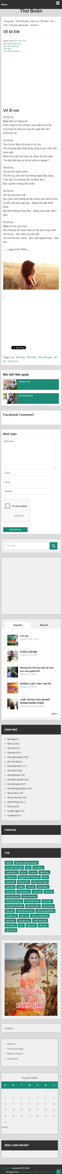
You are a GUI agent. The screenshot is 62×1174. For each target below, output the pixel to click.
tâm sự (24, 915)
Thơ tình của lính (15, 779)
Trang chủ (8, 21)
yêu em (43, 925)
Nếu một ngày (40, 882)
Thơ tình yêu (22, 21)
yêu (21, 925)
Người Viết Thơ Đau (29, 877)
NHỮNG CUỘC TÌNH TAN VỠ (35, 683)
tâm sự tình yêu (40, 915)
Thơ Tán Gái (13, 761)
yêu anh (31, 925)
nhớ (45, 877)
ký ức (23, 872)
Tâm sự (34, 21)
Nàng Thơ (24, 882)
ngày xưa (10, 877)
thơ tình (31, 357)
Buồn (9, 862)
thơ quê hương (13, 901)
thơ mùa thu (29, 896)
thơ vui (9, 911)
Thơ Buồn (31, 11)
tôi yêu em (24, 920)
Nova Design (25, 1172)
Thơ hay (44, 21)
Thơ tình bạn (13, 775)
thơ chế (10, 891)
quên (20, 887)
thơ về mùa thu (25, 911)
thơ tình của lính (14, 906)
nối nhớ (10, 887)
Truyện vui (12, 815)
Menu (4, 4)
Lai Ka (33, 872)
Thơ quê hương (15, 757)
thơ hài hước (12, 896)
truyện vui (11, 915)
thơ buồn (43, 887)
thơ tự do (48, 906)
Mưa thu (44, 872)
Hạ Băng (38, 867)
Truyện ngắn (13, 811)
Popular (17, 625)
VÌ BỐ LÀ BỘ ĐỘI (28, 651)
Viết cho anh (40, 920)
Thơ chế (11, 748)
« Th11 (4, 1127)
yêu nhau (11, 930)
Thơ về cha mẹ (14, 797)
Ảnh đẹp (11, 739)
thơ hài (48, 891)
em (12, 357)
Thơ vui (10, 806)
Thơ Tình (7, 49)
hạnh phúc (11, 872)
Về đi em (12, 361)
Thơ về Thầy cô (14, 802)
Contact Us (12, 1058)
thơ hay (20, 357)
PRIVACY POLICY (15, 1053)
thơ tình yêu (45, 357)
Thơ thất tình (14, 766)
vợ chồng (10, 925)
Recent (44, 625)
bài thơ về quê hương (26, 862)
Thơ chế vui (23, 891)
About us (11, 1043)
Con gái (24, 635)
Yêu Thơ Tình (20, 41)
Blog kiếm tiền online (44, 1172)
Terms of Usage (15, 1048)
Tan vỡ (30, 887)
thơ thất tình (32, 901)
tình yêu (10, 920)
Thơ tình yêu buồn (19, 25)
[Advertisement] (31, 80)
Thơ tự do (12, 793)
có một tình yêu (14, 867)
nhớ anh (10, 882)
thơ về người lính (45, 911)
